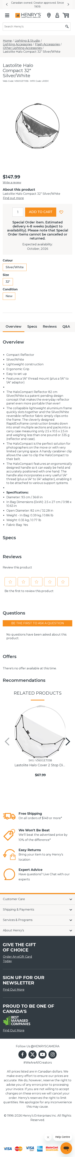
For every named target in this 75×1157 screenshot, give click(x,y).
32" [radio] (8, 281)
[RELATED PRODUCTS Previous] (7, 741)
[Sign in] (57, 15)
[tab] (13, 327)
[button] (7, 4)
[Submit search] (67, 26)
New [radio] (9, 296)
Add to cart (40, 212)
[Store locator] (49, 15)
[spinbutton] (17, 212)
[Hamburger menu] (7, 15)
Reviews (50, 327)
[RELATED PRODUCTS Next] (68, 741)
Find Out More (13, 989)
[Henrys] (28, 15)
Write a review (12, 182)
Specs (32, 327)
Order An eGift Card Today (17, 959)
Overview (13, 327)
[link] (9, 816)
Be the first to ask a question (37, 623)
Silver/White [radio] (15, 267)
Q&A (66, 327)
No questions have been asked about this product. (36, 636)
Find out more (13, 198)
